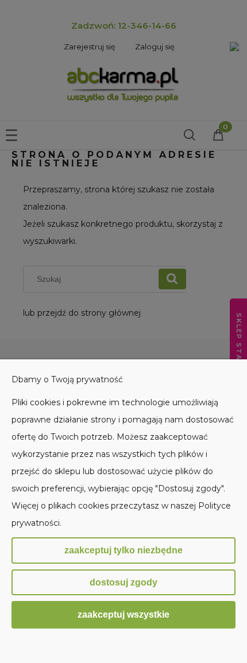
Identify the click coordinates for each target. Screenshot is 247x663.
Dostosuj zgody (123, 582)
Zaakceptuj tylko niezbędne (123, 550)
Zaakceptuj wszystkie (123, 614)
